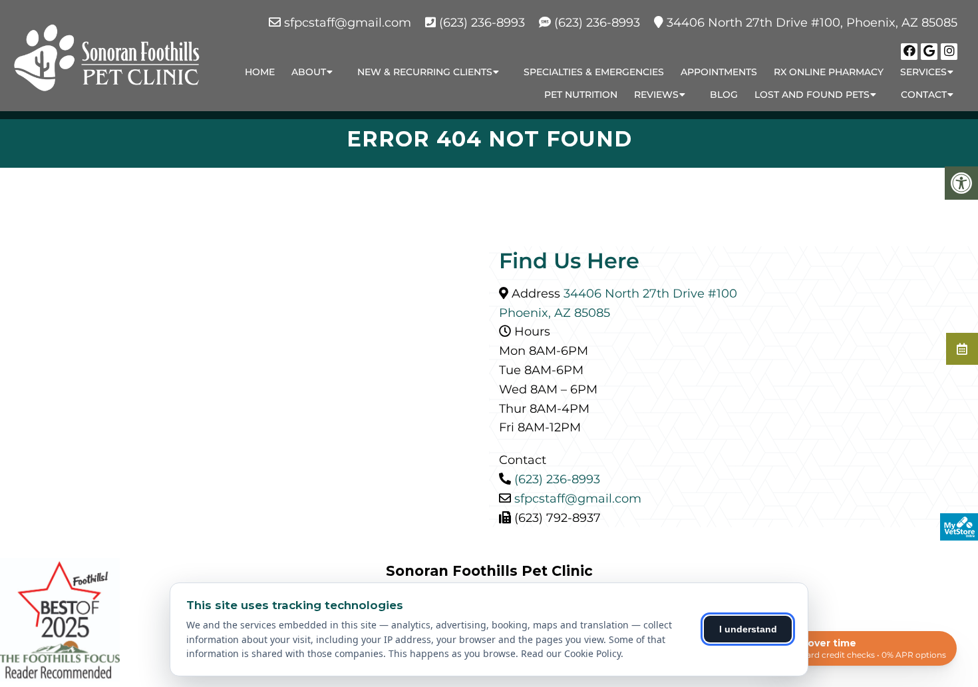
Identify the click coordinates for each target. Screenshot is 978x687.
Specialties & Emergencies (594, 72)
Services (923, 72)
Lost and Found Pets (812, 95)
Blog (724, 95)
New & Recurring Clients (424, 72)
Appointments (719, 72)
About (308, 72)
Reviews (656, 95)
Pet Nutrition (580, 95)
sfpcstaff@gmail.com (347, 22)
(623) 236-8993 (482, 22)
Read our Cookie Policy (571, 653)
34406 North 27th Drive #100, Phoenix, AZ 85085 (812, 22)
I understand (748, 629)
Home (260, 72)
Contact (924, 95)
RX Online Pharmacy (829, 72)
